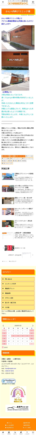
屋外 (20, 160)
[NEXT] (32, 325)
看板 (12, 156)
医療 (11, 160)
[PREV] (3, 325)
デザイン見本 (9, 298)
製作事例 (27, 425)
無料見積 (27, 422)
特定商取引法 (10, 427)
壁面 (16, 160)
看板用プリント (10, 288)
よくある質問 (10, 425)
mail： (9, 368)
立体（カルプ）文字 (20, 156)
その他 (7, 307)
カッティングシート (16, 158)
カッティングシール (28, 158)
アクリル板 (30, 156)
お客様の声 (5, 156)
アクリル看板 (6, 158)
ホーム (10, 422)
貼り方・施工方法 (10, 302)
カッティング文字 (10, 283)
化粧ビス (5, 160)
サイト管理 (27, 427)
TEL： (8, 371)
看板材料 (8, 293)
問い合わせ (8, 279)
